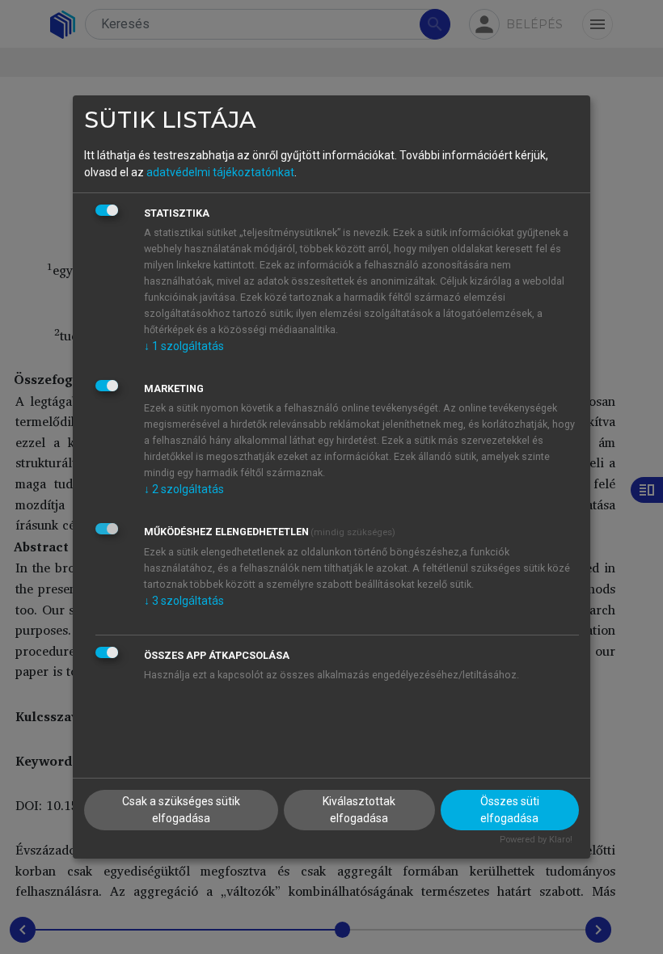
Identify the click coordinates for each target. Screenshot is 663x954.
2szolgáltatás (184, 489)
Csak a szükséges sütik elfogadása (181, 810)
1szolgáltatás (184, 346)
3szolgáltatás (184, 600)
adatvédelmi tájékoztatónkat (220, 172)
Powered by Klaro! (536, 839)
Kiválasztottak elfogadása (359, 810)
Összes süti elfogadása (509, 810)
